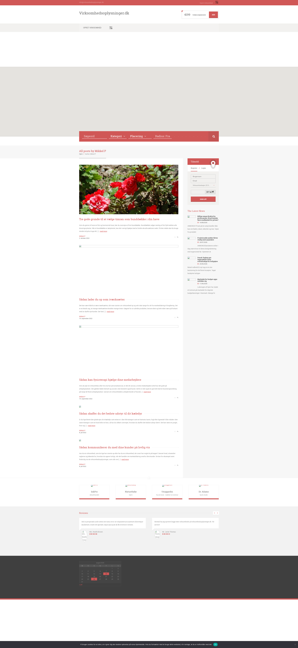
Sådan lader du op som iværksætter (102, 299)
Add (213, 15)
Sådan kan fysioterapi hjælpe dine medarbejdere (110, 380)
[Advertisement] (149, 49)
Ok (215, 644)
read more (103, 231)
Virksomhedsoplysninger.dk (104, 13)
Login (203, 168)
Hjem (81, 154)
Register (194, 168)
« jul (80, 584)
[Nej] (295, 644)
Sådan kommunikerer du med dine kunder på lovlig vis (114, 447)
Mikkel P (82, 236)
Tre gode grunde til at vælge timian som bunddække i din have (119, 219)
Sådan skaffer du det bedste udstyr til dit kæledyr (110, 413)
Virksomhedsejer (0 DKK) (202, 185)
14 (106, 574)
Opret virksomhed (206, 3)
